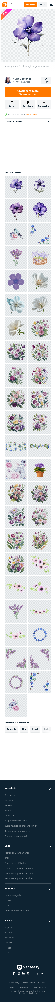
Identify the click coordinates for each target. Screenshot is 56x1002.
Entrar (42, 4)
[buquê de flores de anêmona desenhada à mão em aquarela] (16, 965)
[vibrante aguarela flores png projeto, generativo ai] (16, 493)
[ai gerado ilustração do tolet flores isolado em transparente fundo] (16, 776)
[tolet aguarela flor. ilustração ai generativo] (16, 187)
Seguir (46, 82)
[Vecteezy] (4, 4)
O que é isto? (31, 114)
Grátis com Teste (28, 92)
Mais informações (14, 121)
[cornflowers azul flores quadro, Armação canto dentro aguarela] (16, 305)
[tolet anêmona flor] (16, 375)
